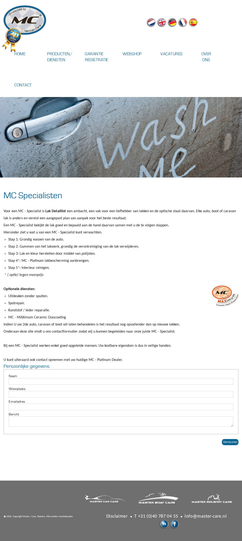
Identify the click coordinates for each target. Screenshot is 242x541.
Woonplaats (17, 389)
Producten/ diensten (55, 57)
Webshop (131, 54)
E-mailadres (17, 402)
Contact (22, 85)
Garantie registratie (93, 57)
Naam (13, 376)
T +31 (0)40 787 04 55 (156, 516)
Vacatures (168, 54)
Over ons (206, 57)
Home (19, 54)
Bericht (14, 414)
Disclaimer (117, 516)
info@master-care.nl (206, 516)
